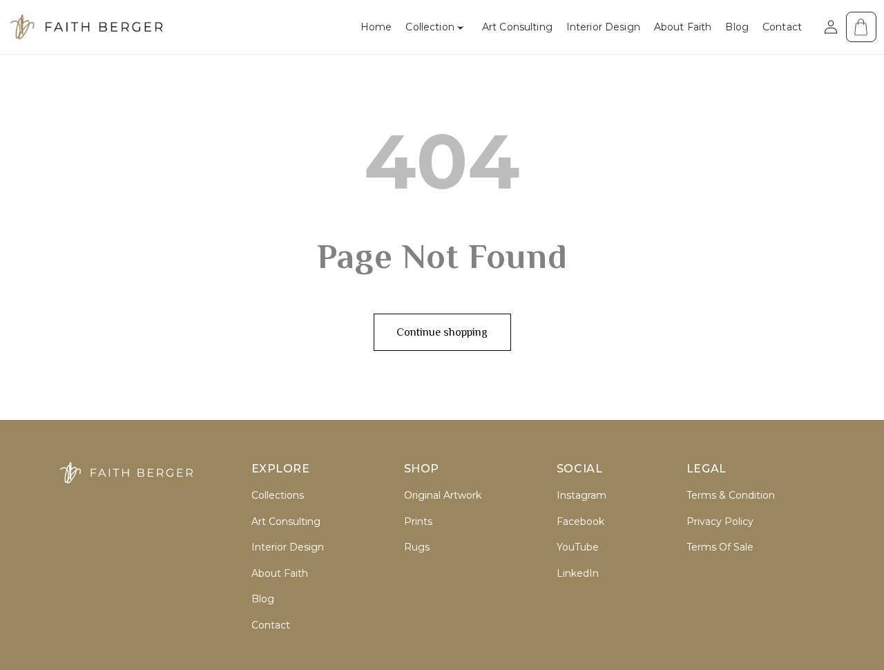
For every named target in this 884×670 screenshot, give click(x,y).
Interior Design (287, 547)
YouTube (578, 547)
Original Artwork (442, 495)
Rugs (417, 547)
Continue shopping (442, 332)
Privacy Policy (719, 522)
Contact (270, 625)
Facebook (580, 522)
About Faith (279, 574)
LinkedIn (578, 574)
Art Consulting (285, 522)
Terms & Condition (730, 495)
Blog (262, 599)
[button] (436, 27)
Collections (277, 495)
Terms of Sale (719, 547)
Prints (418, 522)
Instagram (581, 495)
